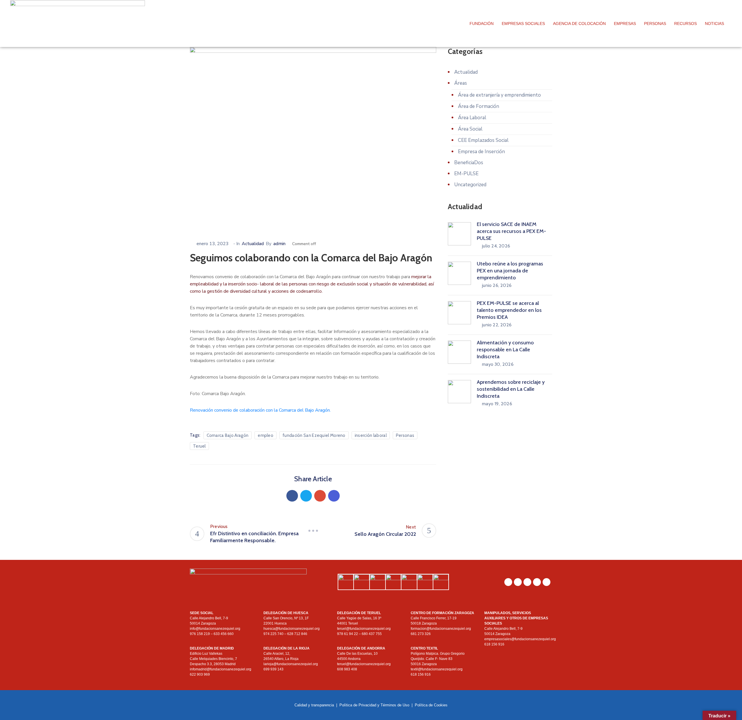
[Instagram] (518, 582)
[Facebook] (292, 496)
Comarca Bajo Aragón (228, 435)
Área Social (470, 129)
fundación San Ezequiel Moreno (314, 435)
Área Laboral (472, 117)
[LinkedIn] (527, 582)
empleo (265, 435)
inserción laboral (371, 435)
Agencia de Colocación (579, 23)
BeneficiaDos (468, 162)
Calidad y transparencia (314, 705)
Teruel (199, 446)
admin (279, 243)
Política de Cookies (431, 705)
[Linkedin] (334, 496)
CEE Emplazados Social (483, 140)
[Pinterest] (320, 496)
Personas (655, 23)
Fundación (482, 23)
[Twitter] (306, 496)
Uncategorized (470, 184)
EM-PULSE (466, 173)
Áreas (460, 83)
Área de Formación (478, 106)
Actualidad (253, 243)
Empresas (625, 23)
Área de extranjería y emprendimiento (499, 95)
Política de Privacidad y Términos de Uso (374, 705)
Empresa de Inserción (481, 151)
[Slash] (313, 530)
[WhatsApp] (508, 582)
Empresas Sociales (523, 23)
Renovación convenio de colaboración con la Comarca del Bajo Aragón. (260, 410)
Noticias (714, 23)
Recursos (685, 23)
